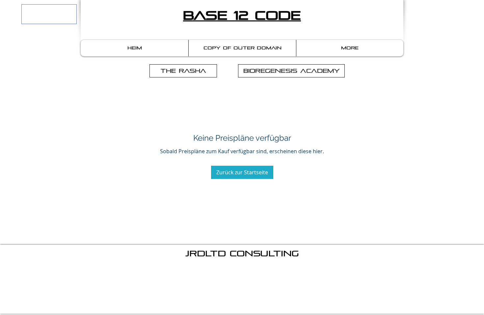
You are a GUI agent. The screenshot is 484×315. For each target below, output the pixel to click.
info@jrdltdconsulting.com (266, 272)
